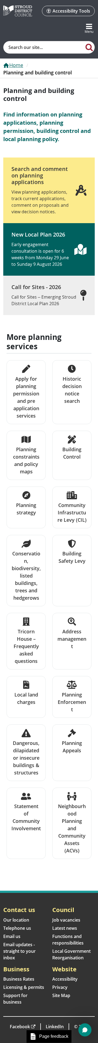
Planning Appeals (72, 747)
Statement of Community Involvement (26, 817)
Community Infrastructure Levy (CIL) (72, 512)
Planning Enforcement (72, 702)
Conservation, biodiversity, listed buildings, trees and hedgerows (26, 575)
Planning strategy (26, 509)
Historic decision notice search (72, 389)
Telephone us (17, 928)
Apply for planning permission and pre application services (26, 397)
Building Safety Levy (72, 557)
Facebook (20, 1027)
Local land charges (26, 698)
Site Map (61, 995)
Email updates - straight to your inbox (19, 951)
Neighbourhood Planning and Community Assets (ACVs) (72, 828)
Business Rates (18, 979)
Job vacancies (66, 920)
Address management (71, 638)
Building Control (71, 453)
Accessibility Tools (71, 11)
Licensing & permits (23, 987)
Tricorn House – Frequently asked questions (26, 646)
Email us (11, 936)
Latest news (64, 928)
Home (16, 65)
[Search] (89, 47)
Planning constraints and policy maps (26, 460)
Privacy (60, 987)
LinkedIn (55, 1027)
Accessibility (65, 979)
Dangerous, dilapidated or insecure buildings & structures (26, 758)
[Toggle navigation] (89, 28)
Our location (16, 920)
